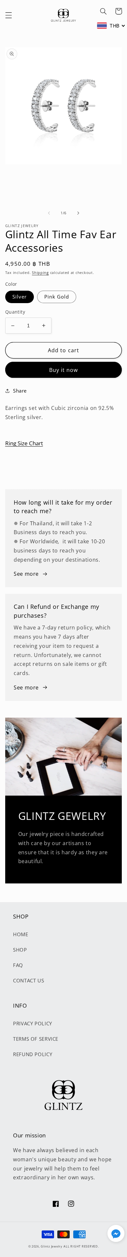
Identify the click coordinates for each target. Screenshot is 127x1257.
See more (26, 573)
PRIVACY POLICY (32, 1023)
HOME (20, 934)
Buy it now (63, 370)
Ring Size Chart (24, 443)
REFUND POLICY (32, 1054)
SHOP (20, 949)
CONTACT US (28, 980)
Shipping (40, 272)
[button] (8, 15)
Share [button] (20, 390)
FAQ (18, 965)
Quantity (15, 312)
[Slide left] (49, 213)
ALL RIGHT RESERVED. (81, 1246)
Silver (19, 296)
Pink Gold (56, 296)
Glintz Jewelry (51, 1246)
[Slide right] (78, 213)
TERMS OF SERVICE (35, 1038)
